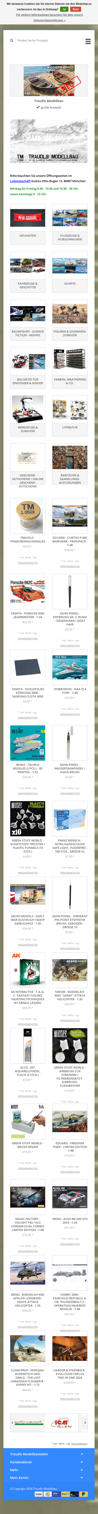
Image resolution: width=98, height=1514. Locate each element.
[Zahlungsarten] (39, 1494)
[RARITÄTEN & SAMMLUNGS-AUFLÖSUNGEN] (69, 457)
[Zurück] (12, 1422)
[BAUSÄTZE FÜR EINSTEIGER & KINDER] (27, 361)
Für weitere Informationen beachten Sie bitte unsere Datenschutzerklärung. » (49, 17)
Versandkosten (28, 562)
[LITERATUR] (69, 409)
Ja (64, 9)
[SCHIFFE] (69, 266)
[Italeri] (69, 1423)
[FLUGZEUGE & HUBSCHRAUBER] (69, 218)
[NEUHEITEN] (27, 218)
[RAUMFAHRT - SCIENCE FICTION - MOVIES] (27, 314)
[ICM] (34, 1423)
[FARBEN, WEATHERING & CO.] (69, 361)
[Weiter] (85, 1422)
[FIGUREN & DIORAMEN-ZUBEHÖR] (69, 314)
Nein (76, 9)
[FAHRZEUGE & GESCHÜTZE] (27, 266)
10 (71, 92)
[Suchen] (11, 40)
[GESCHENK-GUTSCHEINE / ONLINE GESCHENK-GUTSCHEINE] (27, 457)
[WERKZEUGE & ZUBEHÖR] (27, 409)
